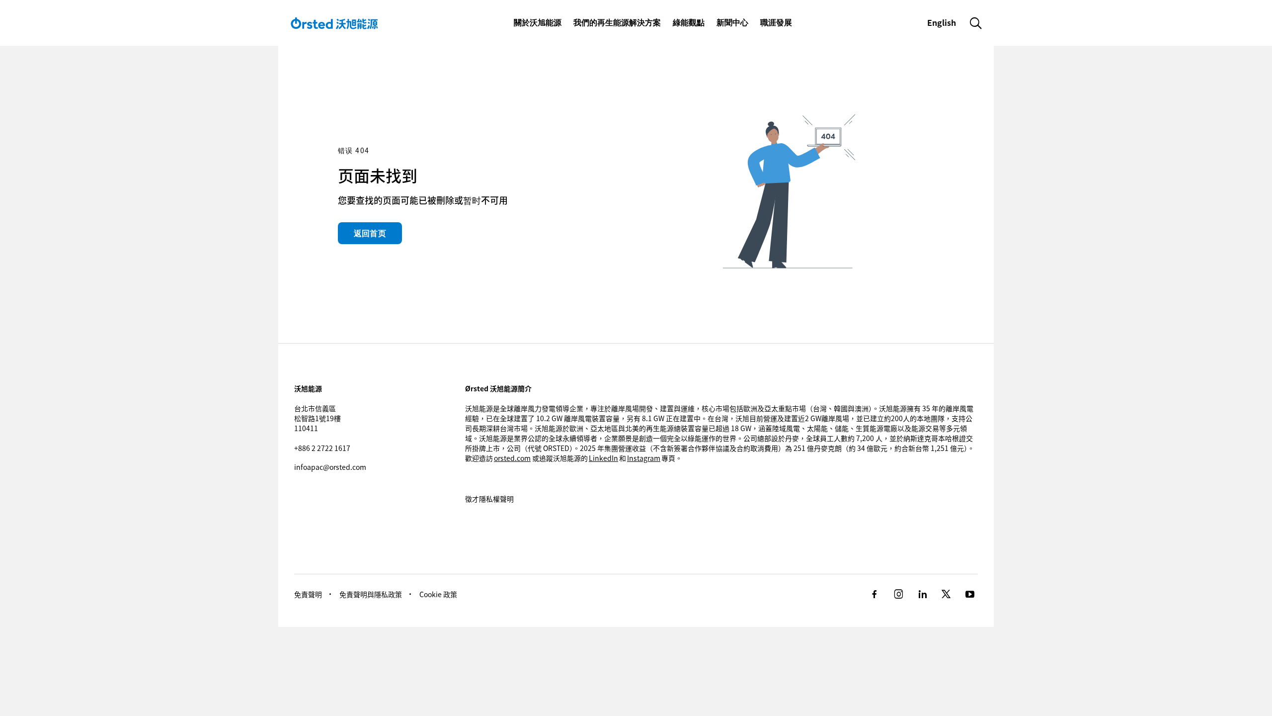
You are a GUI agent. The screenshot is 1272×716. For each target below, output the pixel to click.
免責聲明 (308, 594)
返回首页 (370, 233)
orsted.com (512, 458)
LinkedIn (603, 458)
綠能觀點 (689, 22)
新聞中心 (732, 22)
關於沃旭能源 (537, 22)
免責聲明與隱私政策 (370, 594)
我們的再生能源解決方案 (617, 22)
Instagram (643, 458)
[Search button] (976, 22)
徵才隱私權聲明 (489, 499)
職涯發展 (776, 22)
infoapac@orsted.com (330, 467)
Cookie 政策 (438, 594)
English (942, 22)
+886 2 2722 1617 (322, 448)
